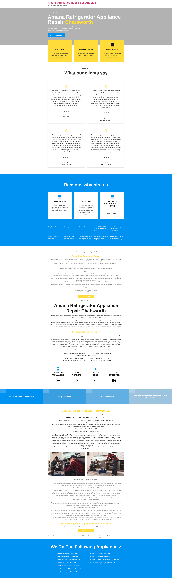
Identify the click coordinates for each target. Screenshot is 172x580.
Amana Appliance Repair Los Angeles (72, 2)
